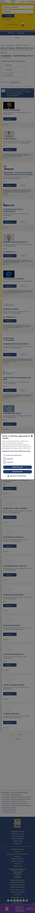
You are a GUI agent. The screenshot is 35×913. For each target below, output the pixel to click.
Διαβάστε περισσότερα (24, 448)
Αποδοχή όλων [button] (17, 471)
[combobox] (32, 436)
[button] (17, 451)
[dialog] (17, 457)
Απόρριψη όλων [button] (17, 467)
